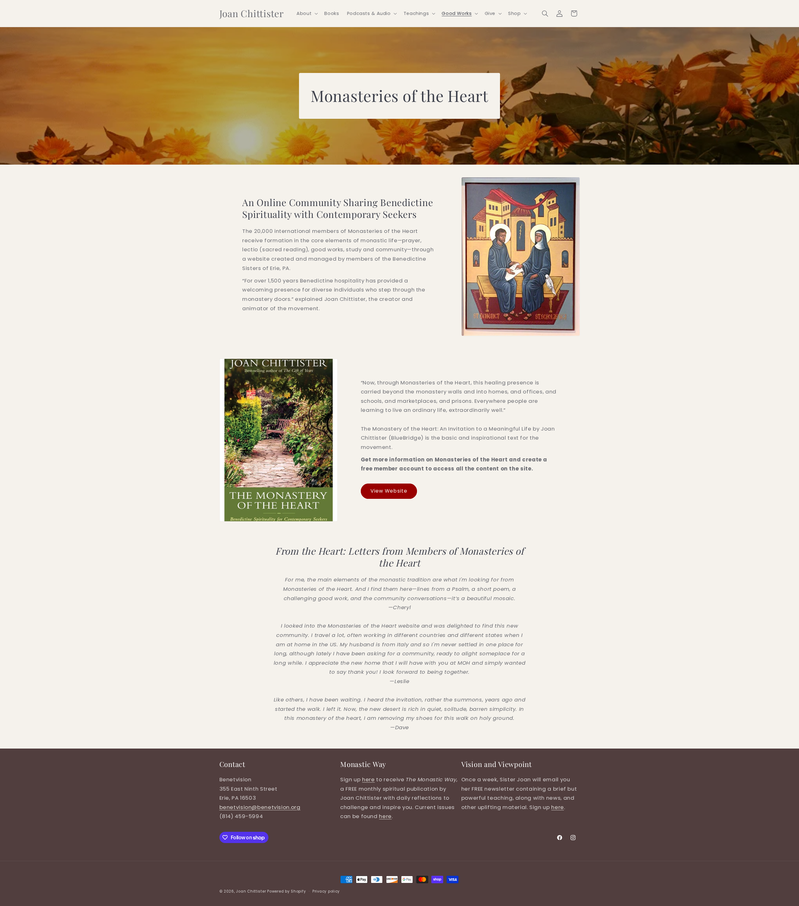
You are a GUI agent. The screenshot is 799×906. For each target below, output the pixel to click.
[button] (307, 13)
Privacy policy (326, 891)
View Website (388, 490)
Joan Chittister (251, 891)
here (368, 779)
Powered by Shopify (286, 891)
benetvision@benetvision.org (260, 807)
